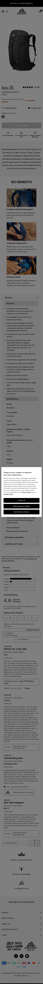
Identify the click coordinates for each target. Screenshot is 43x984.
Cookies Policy (8, 494)
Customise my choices (21, 512)
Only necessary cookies (21, 506)
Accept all (21, 500)
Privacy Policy (26, 492)
